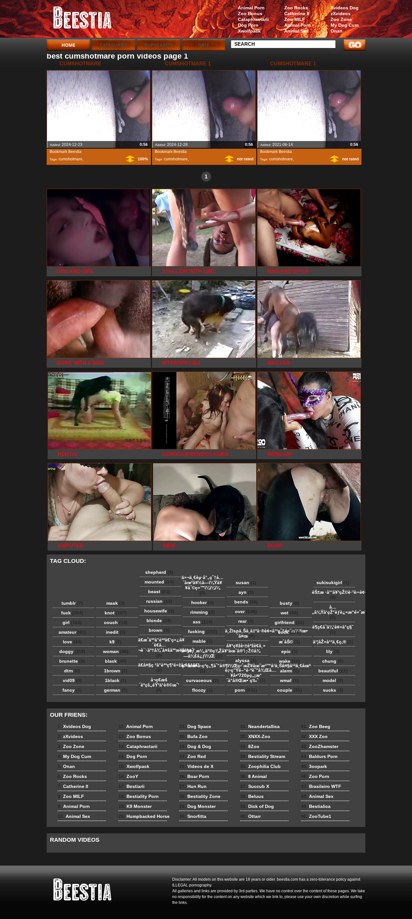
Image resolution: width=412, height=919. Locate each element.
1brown (115, 670)
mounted (159, 581)
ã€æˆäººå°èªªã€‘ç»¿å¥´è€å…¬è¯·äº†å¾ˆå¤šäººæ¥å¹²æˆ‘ (160, 647)
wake (289, 661)
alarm (289, 670)
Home (68, 45)
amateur (72, 632)
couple (289, 690)
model (333, 680)
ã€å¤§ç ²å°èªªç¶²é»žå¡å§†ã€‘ (160, 667)
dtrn (72, 670)
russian (159, 601)
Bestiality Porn (138, 796)
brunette (72, 661)
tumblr (72, 603)
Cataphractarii (253, 19)
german (115, 690)
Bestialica (316, 806)
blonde (159, 620)
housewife (159, 610)
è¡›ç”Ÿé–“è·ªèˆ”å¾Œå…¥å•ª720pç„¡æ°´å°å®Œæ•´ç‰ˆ (247, 675)
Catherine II (296, 13)
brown (159, 630)
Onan (336, 30)
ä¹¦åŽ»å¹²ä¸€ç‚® (333, 641)
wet (289, 612)
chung (332, 661)
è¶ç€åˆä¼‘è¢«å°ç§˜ (332, 629)
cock (289, 632)
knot (116, 612)
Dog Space (195, 726)
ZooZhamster (319, 746)
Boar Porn (194, 776)
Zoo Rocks (296, 7)
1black (115, 680)
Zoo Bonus (250, 13)
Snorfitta (192, 816)
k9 (115, 641)
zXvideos (341, 13)
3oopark (314, 766)
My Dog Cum (345, 25)
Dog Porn (248, 25)
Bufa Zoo (193, 736)
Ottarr (250, 816)
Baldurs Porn (319, 756)
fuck (72, 612)
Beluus (252, 796)
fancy (72, 690)
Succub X (254, 786)
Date (203, 45)
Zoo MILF (294, 19)
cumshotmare (70, 159)
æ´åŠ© (289, 641)
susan (246, 582)
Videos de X (196, 766)
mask (115, 603)
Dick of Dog (257, 806)
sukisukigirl (332, 582)
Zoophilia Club (260, 766)
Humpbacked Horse (144, 816)
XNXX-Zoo (255, 736)
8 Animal (253, 776)
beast (159, 591)
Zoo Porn (315, 776)
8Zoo (249, 746)
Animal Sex (296, 30)
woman (115, 651)
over (246, 611)
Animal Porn (297, 25)
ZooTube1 (316, 816)
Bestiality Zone (199, 796)
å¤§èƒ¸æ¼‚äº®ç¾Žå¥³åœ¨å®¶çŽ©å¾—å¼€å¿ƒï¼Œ (204, 653)
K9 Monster (135, 806)
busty (289, 603)
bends (246, 601)
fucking (202, 631)
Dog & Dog (195, 746)
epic (289, 651)
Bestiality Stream (262, 756)
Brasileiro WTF (321, 786)
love (72, 641)
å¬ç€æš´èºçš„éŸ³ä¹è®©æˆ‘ (159, 685)
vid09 (72, 680)
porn (246, 690)
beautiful (333, 670)
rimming (202, 612)
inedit (116, 632)
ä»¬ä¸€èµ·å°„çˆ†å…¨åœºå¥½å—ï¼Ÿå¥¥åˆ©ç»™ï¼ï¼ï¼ (202, 585)
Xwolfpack (249, 30)
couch (115, 622)
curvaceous (202, 680)
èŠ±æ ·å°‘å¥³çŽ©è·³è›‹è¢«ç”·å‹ (334, 595)
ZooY (128, 776)
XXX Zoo (314, 736)
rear (246, 621)
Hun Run (193, 786)
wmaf (289, 680)
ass (202, 621)
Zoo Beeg (315, 726)
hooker (202, 602)
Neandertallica (260, 726)
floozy (202, 690)
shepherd (159, 572)
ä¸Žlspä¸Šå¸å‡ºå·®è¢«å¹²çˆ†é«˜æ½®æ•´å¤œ (247, 633)
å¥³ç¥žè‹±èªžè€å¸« (246, 648)
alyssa (246, 660)
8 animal (87, 20)
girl (72, 622)
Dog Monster (197, 806)
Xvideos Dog (345, 7)
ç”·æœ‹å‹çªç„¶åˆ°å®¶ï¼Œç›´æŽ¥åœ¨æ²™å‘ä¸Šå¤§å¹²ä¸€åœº (204, 668)
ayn (246, 592)
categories (113, 45)
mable (202, 641)
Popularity (158, 45)
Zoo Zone (341, 19)
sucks (333, 690)
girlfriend (289, 622)
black (115, 661)
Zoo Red (192, 756)
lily (333, 651)
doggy (72, 651)
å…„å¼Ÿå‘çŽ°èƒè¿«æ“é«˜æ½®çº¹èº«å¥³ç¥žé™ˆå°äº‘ (334, 612)
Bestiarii (131, 786)
